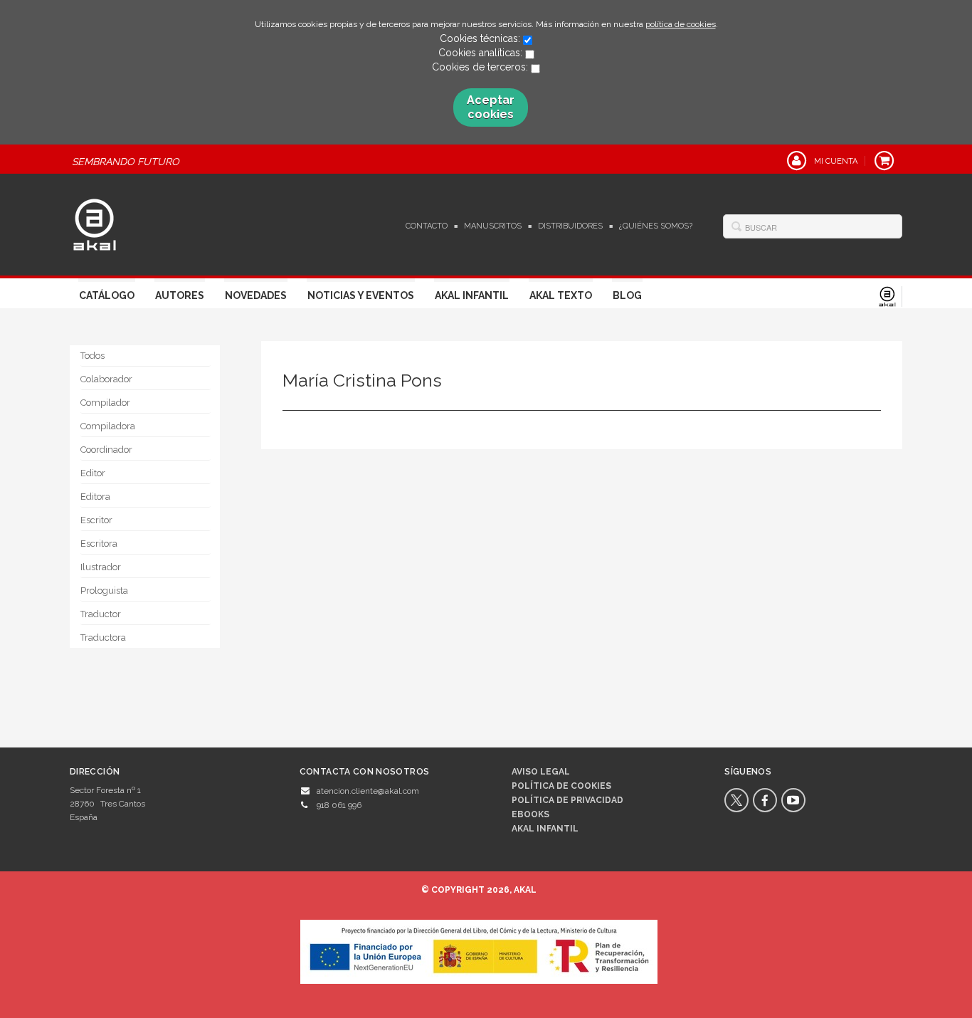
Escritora (98, 543)
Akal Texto (560, 295)
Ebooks (530, 814)
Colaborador (106, 379)
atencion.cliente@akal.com (368, 791)
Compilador (105, 402)
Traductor (100, 614)
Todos (92, 355)
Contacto (427, 226)
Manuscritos (493, 226)
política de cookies (680, 24)
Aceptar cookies (490, 107)
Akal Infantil (472, 295)
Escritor (96, 520)
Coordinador (106, 449)
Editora (95, 496)
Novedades (256, 295)
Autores (179, 295)
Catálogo (106, 295)
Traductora (103, 637)
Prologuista (104, 590)
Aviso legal (541, 772)
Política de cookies (561, 786)
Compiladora (107, 426)
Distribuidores (570, 226)
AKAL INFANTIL (545, 829)
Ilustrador (100, 567)
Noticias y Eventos (360, 295)
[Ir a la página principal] (95, 223)
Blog (627, 295)
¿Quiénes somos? (655, 226)
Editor (92, 473)
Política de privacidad (567, 800)
